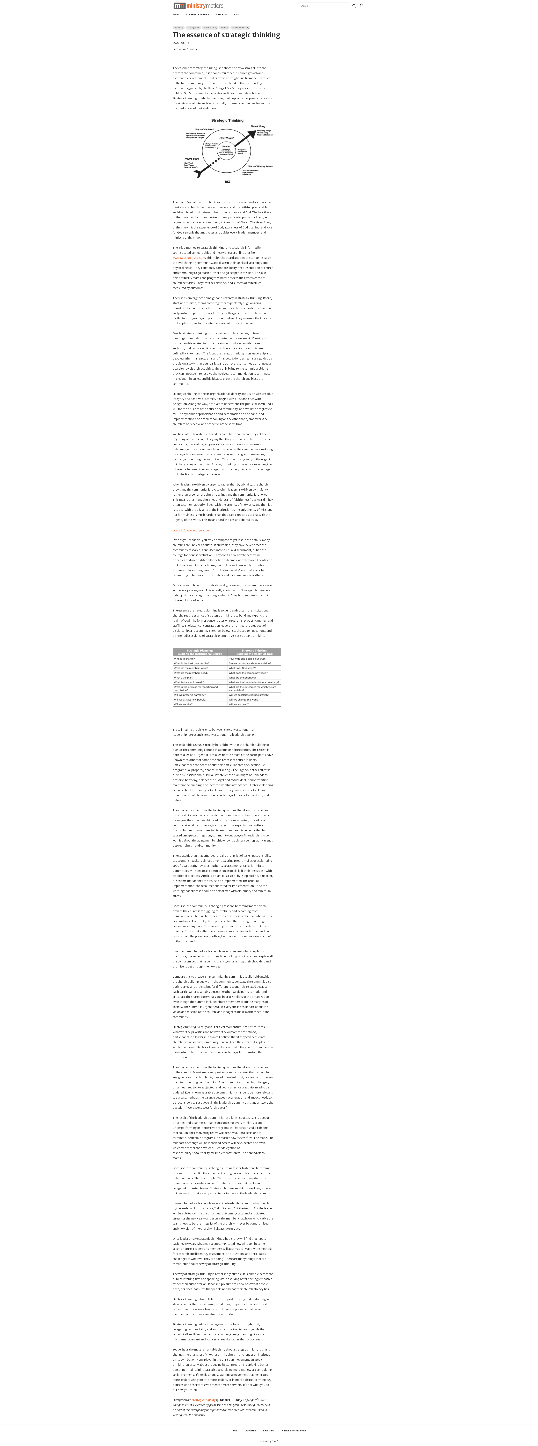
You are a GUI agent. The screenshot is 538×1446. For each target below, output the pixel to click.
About (235, 1430)
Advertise (250, 1430)
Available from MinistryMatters (191, 530)
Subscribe (268, 1430)
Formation (221, 14)
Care (236, 14)
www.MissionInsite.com (189, 257)
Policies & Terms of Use (293, 1430)
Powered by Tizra (269, 1441)
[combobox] (324, 6)
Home (176, 14)
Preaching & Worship (197, 14)
